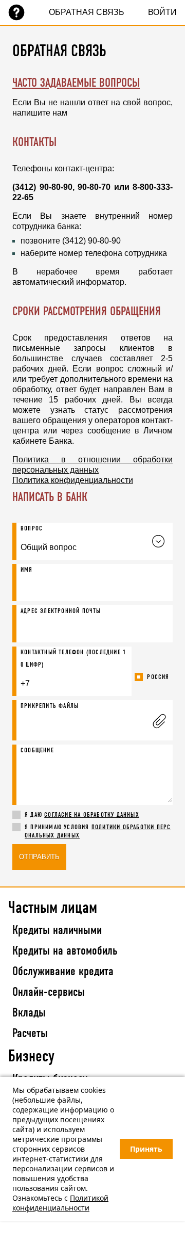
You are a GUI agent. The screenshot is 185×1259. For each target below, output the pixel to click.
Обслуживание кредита (63, 972)
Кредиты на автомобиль (64, 951)
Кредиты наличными (57, 931)
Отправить (39, 857)
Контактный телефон (73, 658)
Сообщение (37, 750)
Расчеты (30, 1034)
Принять (146, 1149)
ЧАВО (16, 12)
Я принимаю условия (98, 831)
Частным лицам (52, 908)
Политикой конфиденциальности (60, 1203)
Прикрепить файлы (50, 706)
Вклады (29, 1013)
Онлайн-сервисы (48, 993)
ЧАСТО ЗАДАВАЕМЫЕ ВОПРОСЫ (76, 83)
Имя (27, 570)
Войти (162, 12)
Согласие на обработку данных (91, 815)
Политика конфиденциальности (72, 480)
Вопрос (32, 528)
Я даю (82, 815)
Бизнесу (31, 1056)
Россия (158, 677)
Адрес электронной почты (61, 611)
